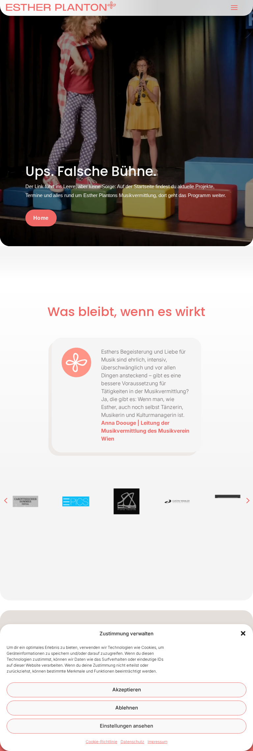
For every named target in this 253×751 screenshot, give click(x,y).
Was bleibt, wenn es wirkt (126, 312)
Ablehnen (126, 708)
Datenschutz (132, 741)
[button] (243, 633)
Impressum (157, 741)
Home (41, 218)
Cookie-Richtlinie (101, 741)
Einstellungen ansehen (126, 726)
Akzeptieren (126, 689)
